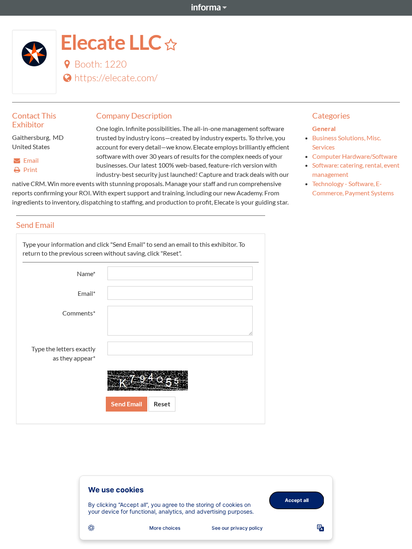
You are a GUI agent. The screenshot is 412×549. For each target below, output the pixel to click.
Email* (86, 293)
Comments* (78, 313)
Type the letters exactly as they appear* (63, 353)
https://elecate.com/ (116, 78)
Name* (86, 273)
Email (30, 160)
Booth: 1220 (100, 64)
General (324, 128)
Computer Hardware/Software (354, 156)
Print (29, 169)
